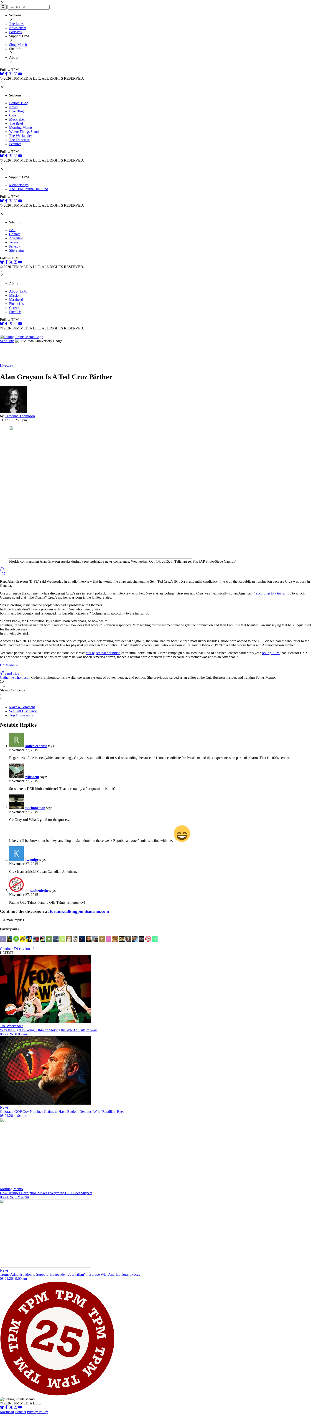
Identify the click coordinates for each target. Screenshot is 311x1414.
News (13, 107)
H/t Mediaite (9, 665)
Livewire (6, 365)
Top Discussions (21, 715)
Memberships (18, 185)
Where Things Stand (24, 132)
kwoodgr (31, 860)
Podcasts (15, 32)
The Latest (16, 24)
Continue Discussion (15, 949)
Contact (14, 234)
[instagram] (15, 74)
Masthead (16, 299)
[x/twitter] (11, 74)
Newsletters (17, 28)
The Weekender (20, 136)
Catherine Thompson (20, 416)
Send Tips (7, 341)
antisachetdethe (36, 891)
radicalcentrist (36, 746)
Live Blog (16, 111)
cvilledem (32, 777)
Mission (14, 295)
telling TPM (271, 653)
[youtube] (20, 74)
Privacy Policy (37, 1412)
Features (15, 144)
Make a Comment (22, 707)
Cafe (12, 115)
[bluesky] (2, 74)
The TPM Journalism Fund (28, 189)
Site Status (16, 250)
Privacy (14, 246)
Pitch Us (15, 312)
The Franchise (19, 140)
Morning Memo (20, 127)
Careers (14, 308)
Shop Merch (18, 45)
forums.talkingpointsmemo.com (79, 911)
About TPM (18, 291)
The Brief (16, 123)
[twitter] (11, 1408)
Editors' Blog (18, 103)
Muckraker (17, 119)
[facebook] (6, 74)
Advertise (16, 238)
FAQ (12, 230)
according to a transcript (273, 593)
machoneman (35, 808)
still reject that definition (103, 653)
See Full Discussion (23, 711)
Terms (13, 242)
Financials (16, 304)
